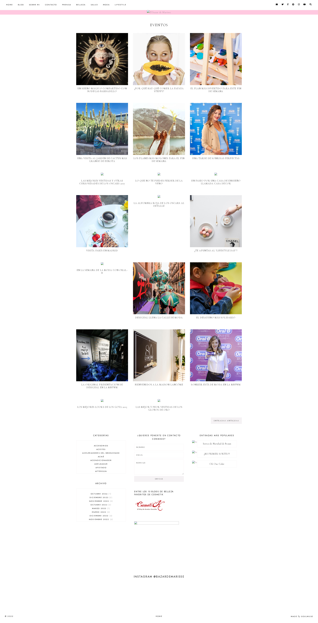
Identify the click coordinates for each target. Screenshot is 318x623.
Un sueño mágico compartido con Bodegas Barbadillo (102, 90)
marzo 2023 (100, 508)
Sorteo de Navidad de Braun (217, 443)
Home (9, 4)
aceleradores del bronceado (101, 453)
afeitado (101, 467)
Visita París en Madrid (102, 250)
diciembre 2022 (101, 515)
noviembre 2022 (100, 519)
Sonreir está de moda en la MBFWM (216, 384)
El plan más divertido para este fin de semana (215, 90)
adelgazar (101, 464)
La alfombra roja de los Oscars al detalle (159, 204)
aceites (101, 449)
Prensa (66, 4)
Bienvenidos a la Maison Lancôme (159, 384)
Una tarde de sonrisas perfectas (215, 158)
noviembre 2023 (100, 501)
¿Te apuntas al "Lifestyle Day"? (215, 250)
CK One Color (217, 464)
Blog (21, 4)
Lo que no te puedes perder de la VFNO (159, 182)
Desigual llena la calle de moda (159, 317)
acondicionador (101, 460)
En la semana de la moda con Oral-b (102, 271)
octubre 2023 (100, 504)
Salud (94, 4)
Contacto (51, 4)
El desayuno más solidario (215, 317)
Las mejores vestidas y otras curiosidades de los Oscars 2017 (102, 182)
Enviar (159, 479)
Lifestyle (120, 4)
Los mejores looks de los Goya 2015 (102, 407)
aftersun (101, 471)
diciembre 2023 (100, 497)
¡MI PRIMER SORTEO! (217, 453)
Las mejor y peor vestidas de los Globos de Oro (159, 408)
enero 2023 (100, 512)
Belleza (80, 4)
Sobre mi (34, 4)
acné (101, 456)
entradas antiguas (226, 421)
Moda (106, 4)
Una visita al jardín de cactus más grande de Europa (102, 160)
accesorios (101, 445)
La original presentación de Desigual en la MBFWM (102, 386)
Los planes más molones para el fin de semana (159, 160)
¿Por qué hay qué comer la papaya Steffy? (159, 90)
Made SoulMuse (302, 616)
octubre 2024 (100, 493)
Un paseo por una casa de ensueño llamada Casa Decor (215, 182)
